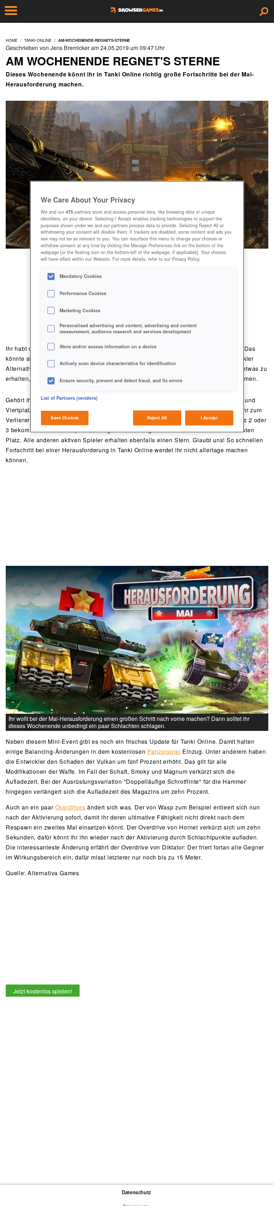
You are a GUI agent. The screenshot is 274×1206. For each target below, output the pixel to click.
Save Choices (65, 417)
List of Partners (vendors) (69, 398)
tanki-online (37, 40)
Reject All (157, 417)
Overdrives (70, 807)
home (11, 40)
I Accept (209, 417)
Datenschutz (136, 1192)
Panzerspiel (164, 751)
